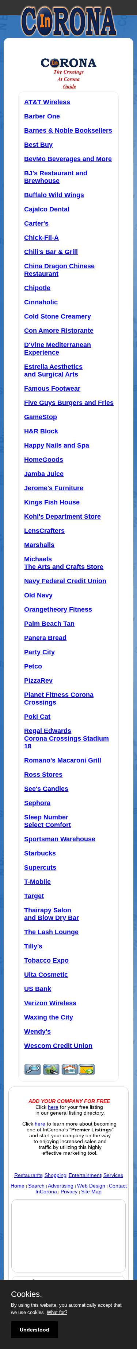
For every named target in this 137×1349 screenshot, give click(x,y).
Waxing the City (48, 1017)
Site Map (91, 1191)
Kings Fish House (52, 502)
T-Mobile (37, 881)
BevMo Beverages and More (68, 159)
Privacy (69, 1191)
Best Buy (38, 144)
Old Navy (38, 595)
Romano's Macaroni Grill (62, 760)
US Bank (37, 989)
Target (34, 896)
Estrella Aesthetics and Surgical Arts (53, 370)
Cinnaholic (41, 302)
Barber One (42, 116)
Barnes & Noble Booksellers (68, 130)
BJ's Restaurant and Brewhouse (55, 176)
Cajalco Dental (46, 209)
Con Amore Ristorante (59, 330)
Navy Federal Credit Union (65, 581)
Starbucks (40, 853)
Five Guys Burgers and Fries (69, 402)
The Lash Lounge (51, 932)
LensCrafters (44, 530)
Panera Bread (45, 638)
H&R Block (41, 431)
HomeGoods (43, 459)
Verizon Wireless (50, 1003)
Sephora (37, 803)
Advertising (60, 1186)
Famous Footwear (52, 388)
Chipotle (37, 288)
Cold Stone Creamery (57, 316)
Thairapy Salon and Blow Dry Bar (51, 914)
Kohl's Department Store (62, 516)
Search (36, 1186)
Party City (39, 652)
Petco (33, 666)
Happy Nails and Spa (56, 445)
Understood (34, 1330)
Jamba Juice (44, 473)
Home (17, 1186)
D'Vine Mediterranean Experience (57, 348)
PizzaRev (38, 680)
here (53, 1107)
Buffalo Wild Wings (54, 195)
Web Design (91, 1186)
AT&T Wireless (47, 102)
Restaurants (28, 1175)
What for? (57, 1312)
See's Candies (46, 788)
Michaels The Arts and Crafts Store (63, 562)
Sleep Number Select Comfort (47, 821)
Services (113, 1175)
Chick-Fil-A (41, 237)
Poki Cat (37, 716)
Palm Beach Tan (49, 623)
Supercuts (40, 867)
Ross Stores (43, 774)
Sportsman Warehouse (59, 839)
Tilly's (33, 946)
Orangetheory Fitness (58, 609)
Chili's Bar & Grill (51, 252)
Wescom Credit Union (58, 1045)
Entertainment (85, 1175)
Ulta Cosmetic (46, 974)
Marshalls (39, 545)
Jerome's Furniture (53, 488)
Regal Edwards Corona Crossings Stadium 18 (66, 738)
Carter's (36, 223)
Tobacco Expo (46, 960)
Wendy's (37, 1031)
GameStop (40, 417)
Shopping (55, 1175)
